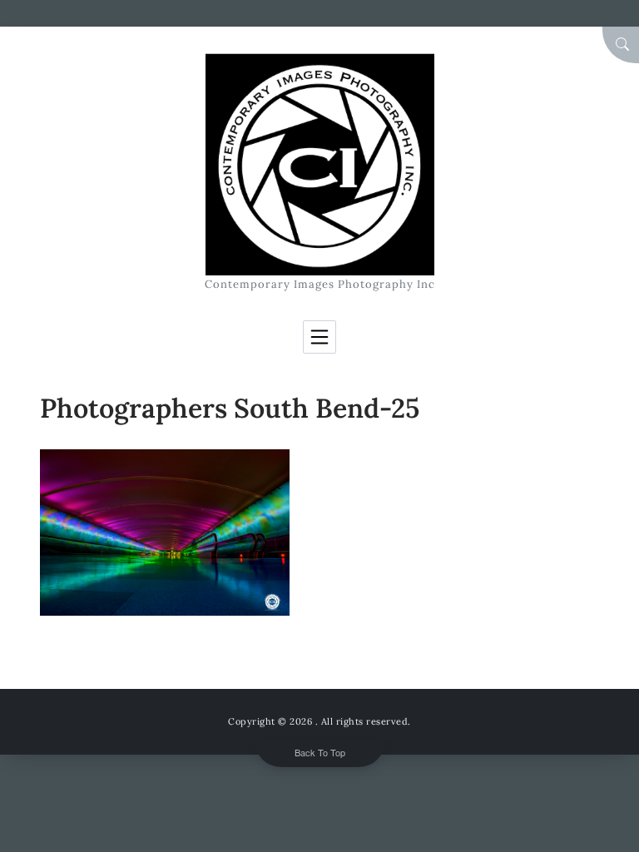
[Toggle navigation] (319, 337)
